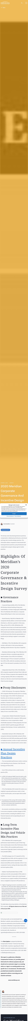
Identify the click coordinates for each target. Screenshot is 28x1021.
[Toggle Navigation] (26, 3)
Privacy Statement (17, 516)
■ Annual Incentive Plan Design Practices (13, 753)
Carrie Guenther (9, 523)
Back (4, 7)
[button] (26, 505)
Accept (14, 513)
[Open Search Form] (22, 3)
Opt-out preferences (10, 516)
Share (25, 920)
